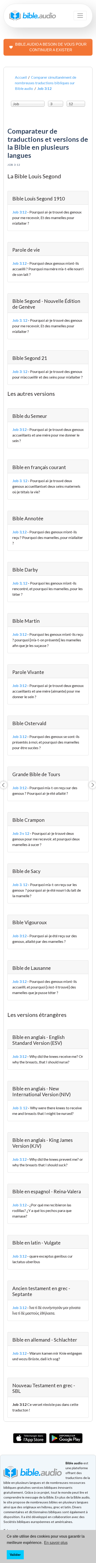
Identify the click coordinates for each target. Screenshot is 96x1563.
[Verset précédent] (3, 785)
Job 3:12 (19, 212)
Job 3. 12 (19, 320)
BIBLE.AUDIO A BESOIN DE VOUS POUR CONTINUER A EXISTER (51, 47)
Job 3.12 (19, 263)
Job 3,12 (19, 532)
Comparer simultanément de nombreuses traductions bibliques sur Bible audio (45, 83)
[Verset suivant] (92, 785)
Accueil (21, 77)
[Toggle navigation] (80, 15)
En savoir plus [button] (56, 1543)
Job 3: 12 (19, 371)
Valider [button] (15, 1554)
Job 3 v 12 (20, 833)
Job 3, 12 (19, 583)
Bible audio (74, 1463)
